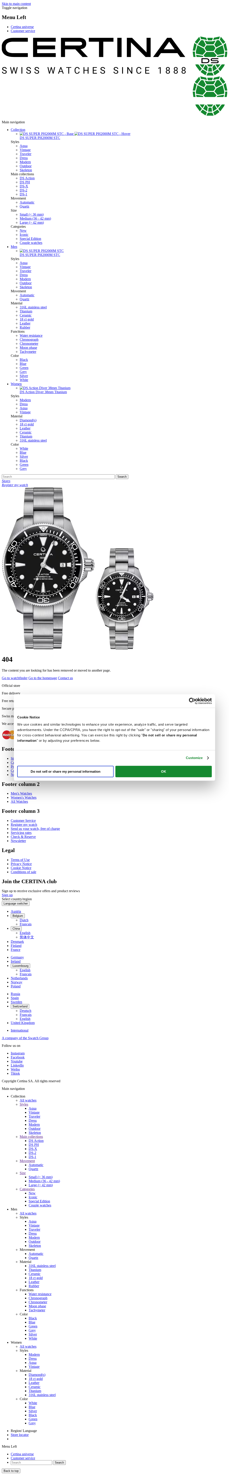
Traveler (25, 154)
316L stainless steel (33, 307)
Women (16, 384)
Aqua (24, 146)
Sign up (7, 895)
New (23, 230)
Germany (17, 957)
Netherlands (19, 978)
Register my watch (24, 824)
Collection (18, 130)
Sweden (16, 1002)
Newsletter (18, 841)
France (15, 950)
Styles (24, 1104)
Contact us (65, 678)
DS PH (25, 182)
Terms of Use (20, 860)
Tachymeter (28, 352)
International (19, 1030)
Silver (24, 376)
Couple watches (31, 243)
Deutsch (25, 1011)
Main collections (31, 1137)
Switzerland (20, 1006)
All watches (28, 1100)
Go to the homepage (42, 678)
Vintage (25, 150)
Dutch (24, 920)
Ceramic (26, 315)
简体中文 (27, 937)
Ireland (16, 961)
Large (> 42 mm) (32, 222)
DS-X (24, 186)
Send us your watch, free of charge (35, 829)
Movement (27, 1161)
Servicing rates (21, 833)
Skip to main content (16, 4)
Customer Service (23, 820)
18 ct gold (27, 319)
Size (23, 1173)
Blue (23, 364)
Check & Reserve (23, 837)
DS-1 (23, 194)
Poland (16, 986)
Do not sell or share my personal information (65, 771)
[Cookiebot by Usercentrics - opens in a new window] (192, 701)
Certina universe (22, 27)
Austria (16, 911)
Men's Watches (21, 793)
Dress (24, 158)
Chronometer (29, 343)
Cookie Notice (21, 868)
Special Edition (30, 239)
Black (24, 360)
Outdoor (26, 166)
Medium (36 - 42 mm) (35, 218)
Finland (16, 946)
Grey (23, 372)
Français (26, 924)
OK (163, 771)
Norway (16, 982)
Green (24, 368)
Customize (194, 758)
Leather (25, 323)
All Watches (19, 801)
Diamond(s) (28, 420)
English (25, 933)
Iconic (24, 234)
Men (14, 247)
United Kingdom (23, 1023)
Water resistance (31, 335)
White (24, 380)
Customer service (23, 31)
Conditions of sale (23, 872)
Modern (25, 162)
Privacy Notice (21, 864)
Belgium (18, 916)
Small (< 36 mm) (32, 214)
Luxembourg (20, 965)
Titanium (26, 311)
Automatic (27, 202)
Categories (27, 1189)
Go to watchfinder (15, 678)
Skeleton (26, 170)
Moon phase (28, 347)
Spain (15, 998)
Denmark (17, 942)
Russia (15, 994)
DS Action (27, 178)
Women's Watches (23, 797)
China (16, 928)
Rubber (25, 327)
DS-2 (23, 190)
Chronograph (29, 339)
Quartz (24, 206)
